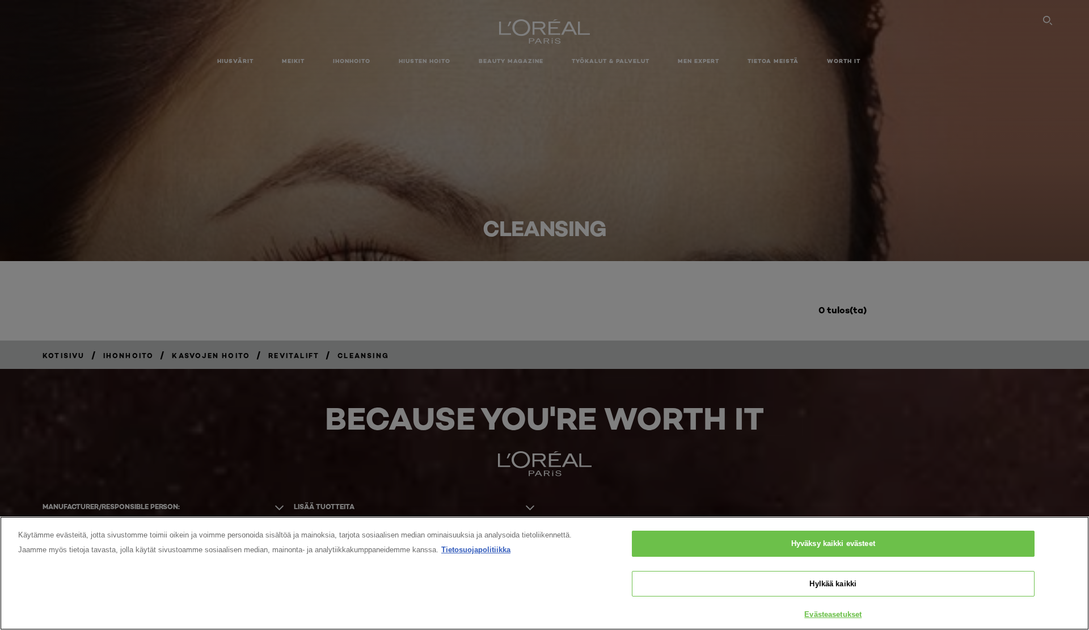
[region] (544, 573)
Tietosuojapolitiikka (475, 549)
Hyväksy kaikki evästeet (833, 543)
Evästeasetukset (833, 614)
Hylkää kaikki (832, 583)
